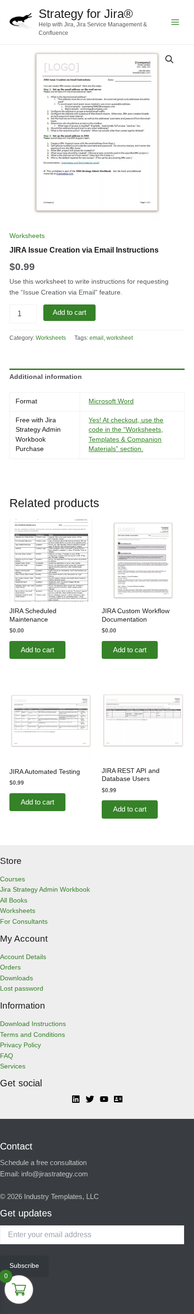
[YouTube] (104, 1099)
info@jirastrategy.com (54, 1174)
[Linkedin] (76, 1099)
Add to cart (69, 312)
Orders (10, 967)
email (96, 338)
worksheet (119, 338)
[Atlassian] (118, 1099)
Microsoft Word (111, 401)
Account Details (23, 957)
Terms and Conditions (32, 1034)
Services (12, 1066)
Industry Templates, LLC (61, 1196)
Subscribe (24, 1265)
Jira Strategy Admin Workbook (45, 889)
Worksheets (27, 235)
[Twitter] (90, 1099)
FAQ (6, 1055)
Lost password (21, 988)
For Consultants (24, 921)
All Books (13, 900)
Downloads (16, 978)
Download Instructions (33, 1023)
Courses (12, 879)
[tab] (97, 377)
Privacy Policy (20, 1045)
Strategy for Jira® (86, 13)
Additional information (45, 376)
